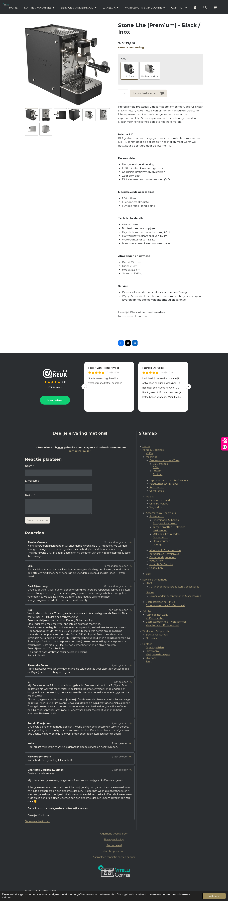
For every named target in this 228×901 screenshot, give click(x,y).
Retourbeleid (114, 845)
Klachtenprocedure (114, 851)
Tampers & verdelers (165, 523)
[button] (31, 114)
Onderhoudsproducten (162, 557)
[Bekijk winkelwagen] (215, 8)
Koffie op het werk (157, 614)
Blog (148, 661)
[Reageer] (130, 542)
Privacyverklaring (114, 839)
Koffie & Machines (153, 449)
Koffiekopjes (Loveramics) (164, 553)
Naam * (29, 465)
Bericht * (30, 495)
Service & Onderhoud (154, 579)
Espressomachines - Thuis (164, 460)
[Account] (195, 8)
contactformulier (79, 451)
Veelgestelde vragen (158, 654)
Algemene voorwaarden (114, 833)
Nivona (150, 592)
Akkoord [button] (214, 896)
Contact (147, 644)
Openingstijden (155, 647)
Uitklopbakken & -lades (166, 534)
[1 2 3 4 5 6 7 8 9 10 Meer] (123, 93)
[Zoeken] (205, 7)
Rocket (157, 470)
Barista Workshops (157, 634)
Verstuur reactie (38, 520)
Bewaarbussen (161, 541)
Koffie (149, 453)
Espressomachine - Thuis (160, 601)
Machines (151, 456)
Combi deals (156, 490)
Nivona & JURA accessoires (165, 550)
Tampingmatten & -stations (169, 527)
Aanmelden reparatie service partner (114, 857)
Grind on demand (159, 500)
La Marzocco (160, 463)
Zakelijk (146, 611)
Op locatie (152, 638)
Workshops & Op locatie (156, 631)
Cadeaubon (156, 567)
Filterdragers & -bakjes (166, 520)
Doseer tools (160, 537)
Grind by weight (158, 503)
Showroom (152, 651)
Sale (148, 573)
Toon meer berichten (37, 821)
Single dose (156, 507)
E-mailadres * (32, 480)
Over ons (151, 658)
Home (146, 446)
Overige (157, 544)
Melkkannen (160, 530)
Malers (150, 496)
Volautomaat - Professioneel (162, 625)
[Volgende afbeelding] (104, 64)
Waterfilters (156, 560)
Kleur (124, 58)
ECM (156, 467)
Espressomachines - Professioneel (169, 480)
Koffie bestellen (155, 618)
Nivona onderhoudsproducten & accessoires (175, 596)
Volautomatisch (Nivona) (163, 483)
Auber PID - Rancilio (161, 564)
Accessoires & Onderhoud (161, 512)
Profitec (157, 474)
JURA (149, 583)
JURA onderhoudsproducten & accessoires (174, 586)
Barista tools (156, 516)
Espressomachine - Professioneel (165, 605)
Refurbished (156, 487)
